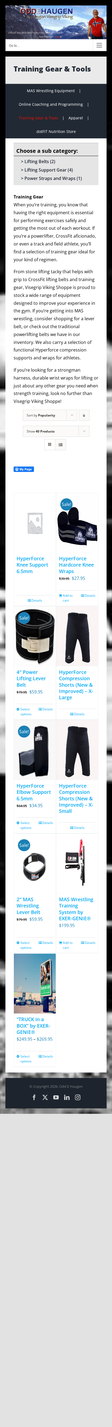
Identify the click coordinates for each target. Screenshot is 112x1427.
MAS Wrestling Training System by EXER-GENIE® (76, 909)
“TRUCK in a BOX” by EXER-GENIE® (33, 1025)
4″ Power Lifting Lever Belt (31, 678)
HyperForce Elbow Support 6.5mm (34, 792)
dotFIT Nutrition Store (56, 131)
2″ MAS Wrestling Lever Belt (28, 905)
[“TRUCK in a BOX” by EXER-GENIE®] (35, 983)
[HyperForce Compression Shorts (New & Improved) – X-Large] (77, 636)
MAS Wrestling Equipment (51, 90)
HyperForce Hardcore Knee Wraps (76, 564)
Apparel (76, 117)
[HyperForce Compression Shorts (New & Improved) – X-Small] (77, 750)
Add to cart (68, 598)
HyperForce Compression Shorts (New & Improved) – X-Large (76, 685)
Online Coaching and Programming (51, 104)
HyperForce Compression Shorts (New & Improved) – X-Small (76, 798)
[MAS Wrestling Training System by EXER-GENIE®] (77, 864)
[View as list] (60, 444)
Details (37, 600)
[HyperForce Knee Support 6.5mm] (35, 523)
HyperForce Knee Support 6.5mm (32, 564)
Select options (26, 711)
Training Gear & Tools (38, 117)
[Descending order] (84, 415)
